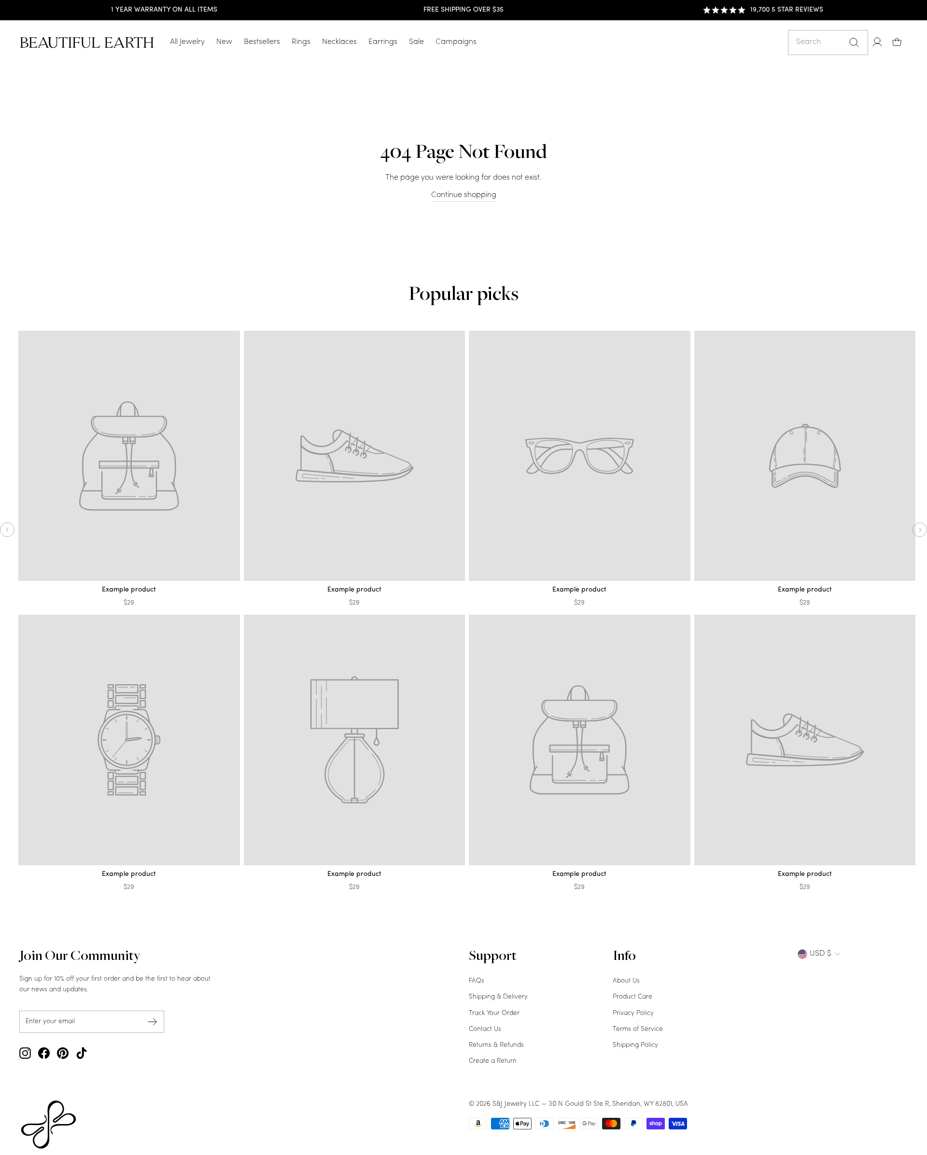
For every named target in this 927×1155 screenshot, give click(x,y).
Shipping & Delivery (498, 997)
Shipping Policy (635, 1045)
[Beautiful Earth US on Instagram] (25, 1053)
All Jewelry (187, 42)
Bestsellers (262, 42)
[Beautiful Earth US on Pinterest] (63, 1053)
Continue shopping (463, 195)
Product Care (632, 997)
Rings (301, 42)
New (224, 42)
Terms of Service (638, 1029)
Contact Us (485, 1029)
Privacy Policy (633, 1013)
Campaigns (456, 42)
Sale (416, 42)
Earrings (382, 42)
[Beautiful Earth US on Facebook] (44, 1053)
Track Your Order (494, 1013)
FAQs (476, 981)
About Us (626, 981)
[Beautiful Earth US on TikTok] (81, 1053)
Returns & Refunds (496, 1045)
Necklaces (339, 42)
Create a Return (493, 1061)
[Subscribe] (152, 1021)
